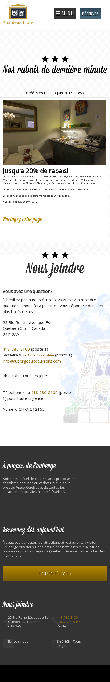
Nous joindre (55, 269)
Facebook (7, 231)
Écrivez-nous (18, 641)
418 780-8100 (44, 392)
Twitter (19, 231)
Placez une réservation (55, 573)
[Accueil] (18, 14)
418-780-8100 (16, 349)
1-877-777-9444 (38, 354)
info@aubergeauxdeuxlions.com (32, 361)
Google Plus (30, 231)
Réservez (90, 13)
